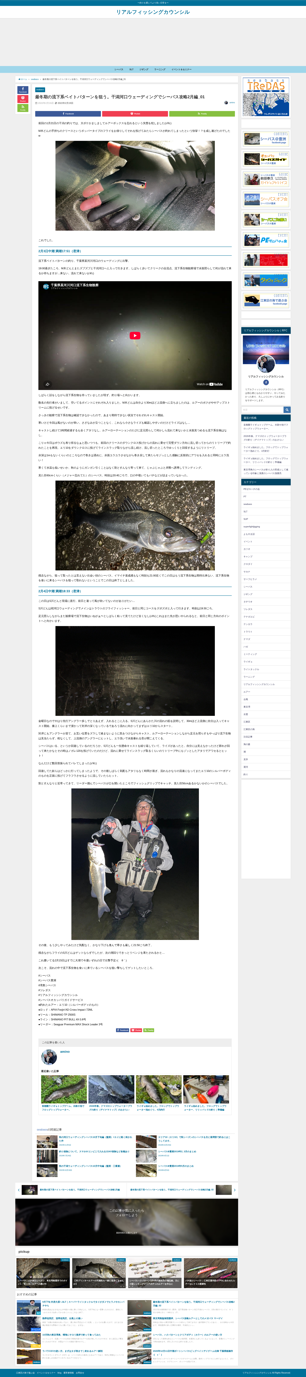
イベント (248, 541)
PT (245, 496)
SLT (131, 69)
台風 (246, 699)
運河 (246, 767)
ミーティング (250, 654)
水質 (246, 714)
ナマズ (247, 639)
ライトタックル (251, 669)
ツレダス (248, 609)
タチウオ (248, 602)
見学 (246, 759)
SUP (246, 519)
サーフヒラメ (250, 579)
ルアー (247, 692)
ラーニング (159, 69)
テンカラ (248, 624)
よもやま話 (249, 534)
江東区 (247, 722)
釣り (246, 774)
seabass (40, 90)
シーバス (118, 69)
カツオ (247, 549)
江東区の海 (249, 729)
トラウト (248, 632)
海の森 (247, 744)
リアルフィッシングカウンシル (259, 684)
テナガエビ (249, 617)
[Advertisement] (153, 42)
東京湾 (247, 707)
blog (59, 1373)
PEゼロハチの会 (252, 489)
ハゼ (246, 647)
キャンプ (248, 556)
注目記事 (248, 737)
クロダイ (248, 564)
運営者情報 (68, 1373)
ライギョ (248, 662)
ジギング (143, 69)
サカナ (247, 572)
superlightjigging (252, 526)
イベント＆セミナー (181, 69)
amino (232, 103)
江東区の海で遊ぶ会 (25, 1373)
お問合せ (80, 1373)
